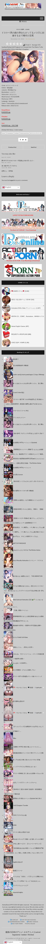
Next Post (33, 147)
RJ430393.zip (6, 112)
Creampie (10, 133)
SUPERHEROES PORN (17, 921)
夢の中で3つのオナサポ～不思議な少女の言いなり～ (18, 161)
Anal (3, 133)
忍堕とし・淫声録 (7, 171)
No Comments (30, 39)
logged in (12, 180)
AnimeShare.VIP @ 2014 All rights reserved (23, 938)
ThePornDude (30, 923)
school (17, 133)
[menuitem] (23, 289)
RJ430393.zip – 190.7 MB (10, 125)
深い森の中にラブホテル (9, 166)
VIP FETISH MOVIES (29, 919)
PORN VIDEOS (33, 921)
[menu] (23, 317)
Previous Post (12, 147)
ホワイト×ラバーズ (35, 133)
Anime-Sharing (24, 940)
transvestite (24, 133)
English (8, 187)
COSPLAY (14, 919)
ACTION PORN (17, 923)
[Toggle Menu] (41, 18)
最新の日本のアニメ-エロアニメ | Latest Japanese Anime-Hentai (23, 933)
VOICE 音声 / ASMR (23, 29)
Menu (24, 21)
